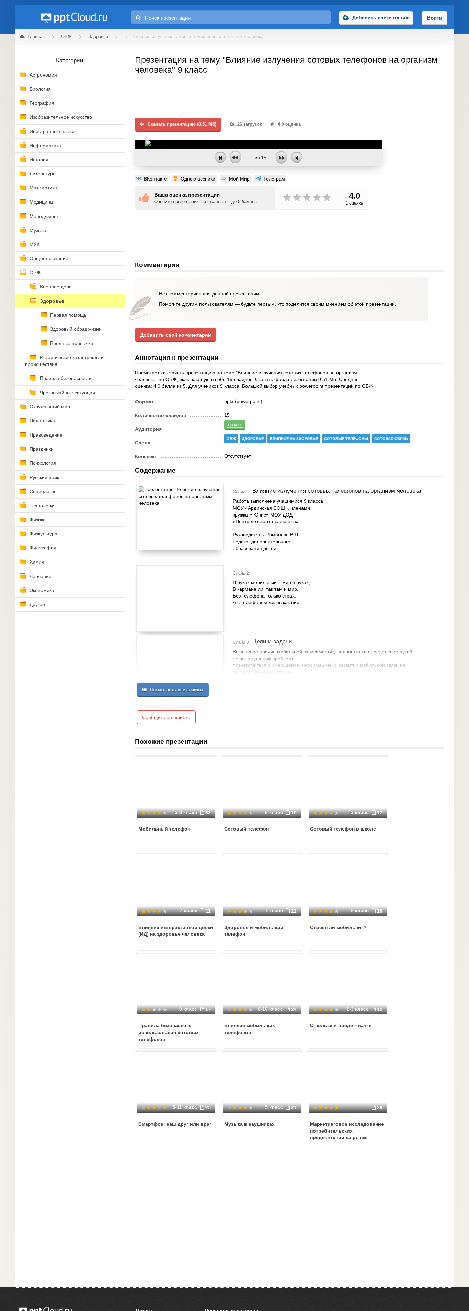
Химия (37, 562)
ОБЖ (35, 272)
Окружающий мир (50, 406)
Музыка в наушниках (249, 1124)
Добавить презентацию (381, 17)
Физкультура (43, 533)
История (39, 159)
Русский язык (44, 477)
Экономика (42, 590)
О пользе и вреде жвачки (341, 1025)
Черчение (41, 576)
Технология (43, 505)
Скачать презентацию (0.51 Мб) (181, 124)
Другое (37, 604)
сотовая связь (391, 439)
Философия (43, 547)
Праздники (42, 449)
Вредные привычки (71, 343)
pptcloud (74, 17)
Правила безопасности (66, 378)
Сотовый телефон (246, 829)
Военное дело (56, 286)
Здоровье (52, 301)
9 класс (235, 425)
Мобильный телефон (164, 829)
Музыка (38, 230)
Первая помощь (68, 315)
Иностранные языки (52, 131)
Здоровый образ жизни (76, 329)
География (42, 103)
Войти (434, 18)
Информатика (45, 145)
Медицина (41, 202)
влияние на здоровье (294, 439)
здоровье (253, 439)
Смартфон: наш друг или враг (174, 1124)
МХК (34, 244)
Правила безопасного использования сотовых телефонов (168, 1032)
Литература (43, 173)
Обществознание (49, 258)
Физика (38, 519)
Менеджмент (44, 216)
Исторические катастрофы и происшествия (64, 361)
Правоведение (46, 435)
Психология (43, 463)
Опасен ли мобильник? (338, 927)
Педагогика (42, 421)
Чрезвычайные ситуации (67, 392)
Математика (43, 187)
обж (231, 439)
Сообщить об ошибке (166, 717)
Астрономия (43, 75)
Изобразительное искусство (61, 117)
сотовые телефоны (346, 439)
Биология (40, 89)
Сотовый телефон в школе (343, 829)
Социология (43, 491)
